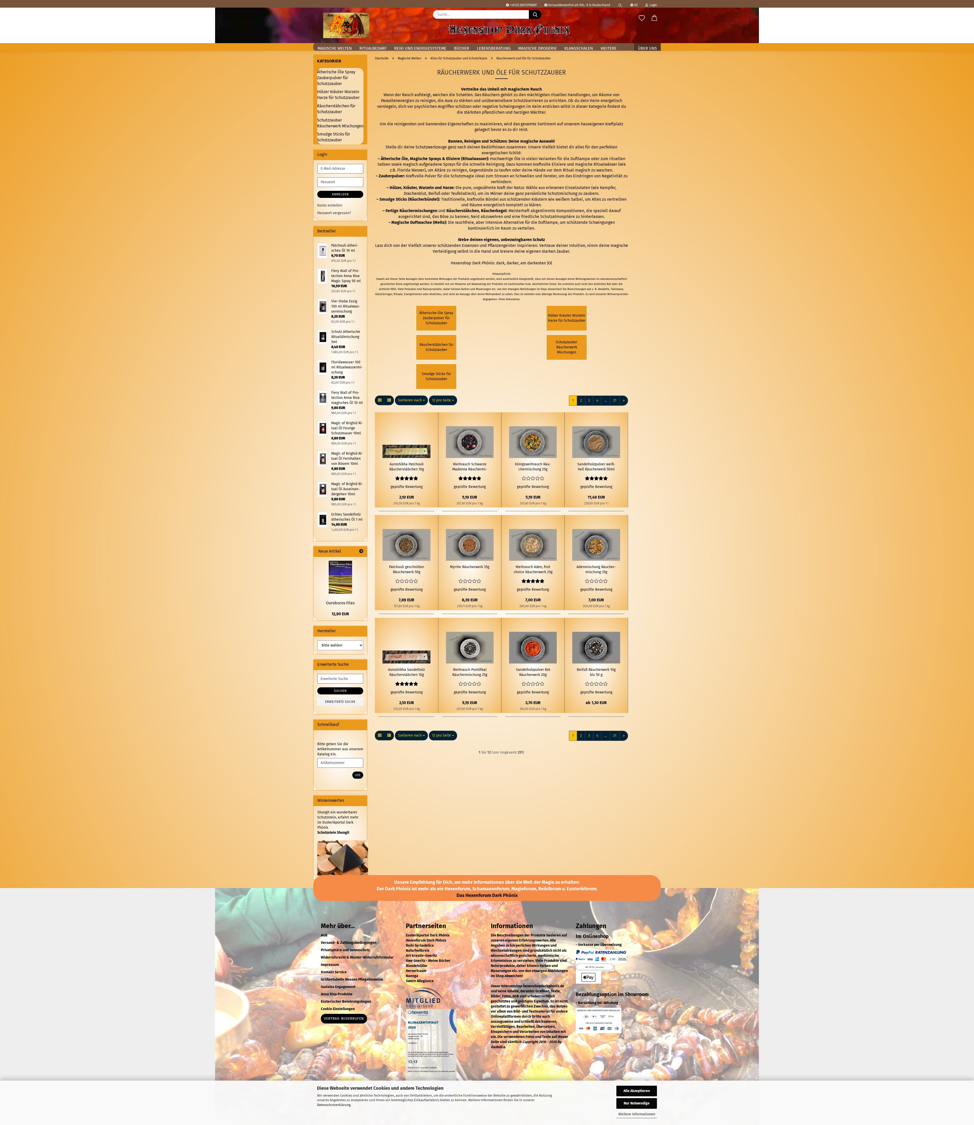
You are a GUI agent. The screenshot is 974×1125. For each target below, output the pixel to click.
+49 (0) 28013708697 (523, 5)
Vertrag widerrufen (344, 1018)
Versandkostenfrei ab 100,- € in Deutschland (578, 5)
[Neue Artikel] (361, 551)
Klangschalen (578, 48)
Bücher (461, 48)
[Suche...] (535, 14)
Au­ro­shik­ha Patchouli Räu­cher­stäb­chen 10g (406, 466)
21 (614, 400)
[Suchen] (620, 4)
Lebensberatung (494, 48)
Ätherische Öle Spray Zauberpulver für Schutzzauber (336, 78)
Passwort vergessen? (334, 213)
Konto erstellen (329, 205)
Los (358, 775)
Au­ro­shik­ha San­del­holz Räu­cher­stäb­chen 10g (406, 672)
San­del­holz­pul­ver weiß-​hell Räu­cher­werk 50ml (596, 466)
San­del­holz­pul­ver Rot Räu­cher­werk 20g (533, 672)
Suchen (340, 691)
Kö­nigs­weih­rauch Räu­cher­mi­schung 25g (533, 466)
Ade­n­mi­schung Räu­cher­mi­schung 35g (596, 569)
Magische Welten (335, 48)
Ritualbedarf (373, 48)
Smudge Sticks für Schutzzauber (333, 137)
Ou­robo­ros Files (340, 603)
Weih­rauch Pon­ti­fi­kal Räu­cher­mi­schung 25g (469, 672)
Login (652, 5)
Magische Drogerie (537, 48)
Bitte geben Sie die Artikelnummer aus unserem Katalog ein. (340, 749)
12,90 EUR (340, 613)
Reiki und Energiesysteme (420, 48)
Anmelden (340, 194)
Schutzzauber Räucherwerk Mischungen (340, 123)
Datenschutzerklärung (334, 1105)
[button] (654, 18)
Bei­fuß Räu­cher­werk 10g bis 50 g (596, 672)
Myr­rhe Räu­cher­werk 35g (469, 567)
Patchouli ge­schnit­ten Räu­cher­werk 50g (406, 569)
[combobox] (411, 400)
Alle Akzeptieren (636, 1091)
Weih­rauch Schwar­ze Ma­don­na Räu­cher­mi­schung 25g (469, 467)
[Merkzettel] (641, 18)
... (605, 400)
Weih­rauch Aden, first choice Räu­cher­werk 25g (533, 569)
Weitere (609, 48)
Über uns (647, 48)
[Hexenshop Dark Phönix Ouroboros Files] (340, 577)
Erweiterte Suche (340, 702)
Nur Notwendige (637, 1103)
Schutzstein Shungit (333, 832)
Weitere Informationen (636, 1114)
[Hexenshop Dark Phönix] (346, 25)
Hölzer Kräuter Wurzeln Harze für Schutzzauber (338, 94)
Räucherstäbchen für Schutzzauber (336, 109)
